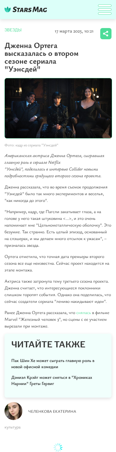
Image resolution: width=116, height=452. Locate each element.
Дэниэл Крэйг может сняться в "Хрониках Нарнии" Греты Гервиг (51, 380)
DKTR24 (27, 9)
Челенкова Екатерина (52, 411)
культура (13, 427)
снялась (83, 312)
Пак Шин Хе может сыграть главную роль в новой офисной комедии (52, 363)
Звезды (13, 30)
